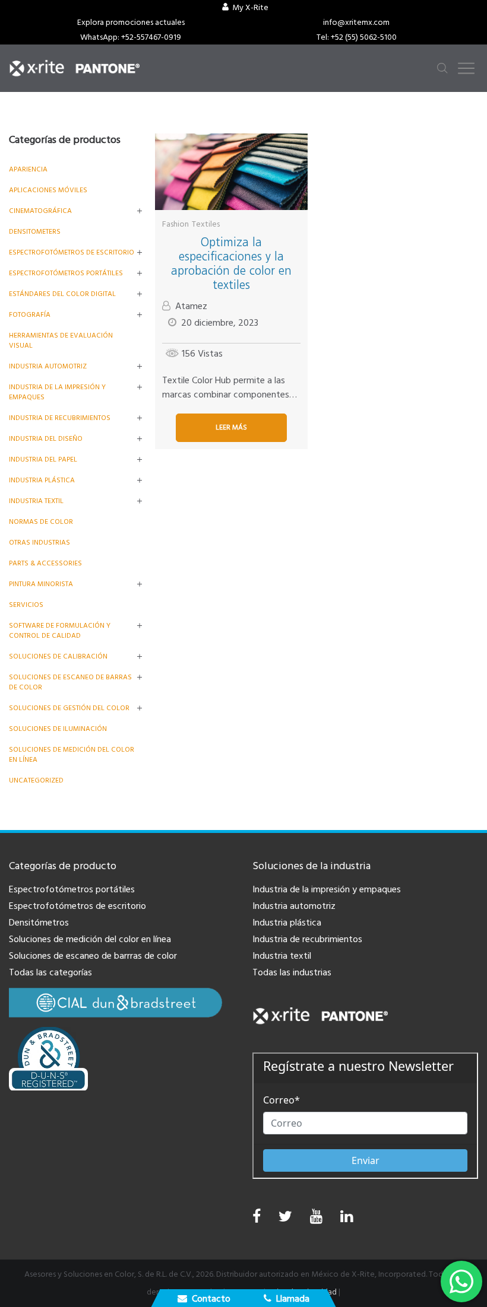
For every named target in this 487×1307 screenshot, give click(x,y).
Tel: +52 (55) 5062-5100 (357, 37)
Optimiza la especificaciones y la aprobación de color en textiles (231, 263)
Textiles (206, 224)
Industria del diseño (46, 439)
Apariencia (28, 169)
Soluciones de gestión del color (69, 708)
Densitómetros (39, 922)
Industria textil (36, 501)
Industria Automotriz (48, 366)
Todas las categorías (50, 972)
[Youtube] (316, 1219)
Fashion (175, 224)
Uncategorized (36, 780)
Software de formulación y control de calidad (59, 631)
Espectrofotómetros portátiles (66, 273)
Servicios (26, 605)
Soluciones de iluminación (58, 729)
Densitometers (35, 232)
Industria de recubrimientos (59, 418)
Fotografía (29, 315)
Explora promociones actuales (131, 22)
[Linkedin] (346, 1219)
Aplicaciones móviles (48, 190)
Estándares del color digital (62, 294)
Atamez (191, 306)
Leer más (231, 427)
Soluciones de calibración (58, 656)
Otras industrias (39, 543)
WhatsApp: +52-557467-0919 (130, 37)
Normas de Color (41, 522)
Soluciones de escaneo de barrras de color (93, 955)
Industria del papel (43, 459)
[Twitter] (285, 1219)
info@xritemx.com (356, 22)
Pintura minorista (41, 584)
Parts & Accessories (45, 563)
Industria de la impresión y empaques (326, 889)
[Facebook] (256, 1217)
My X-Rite (250, 8)
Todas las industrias (291, 972)
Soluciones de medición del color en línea (90, 939)
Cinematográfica (40, 211)
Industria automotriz (294, 905)
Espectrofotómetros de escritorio (71, 252)
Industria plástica (42, 480)
